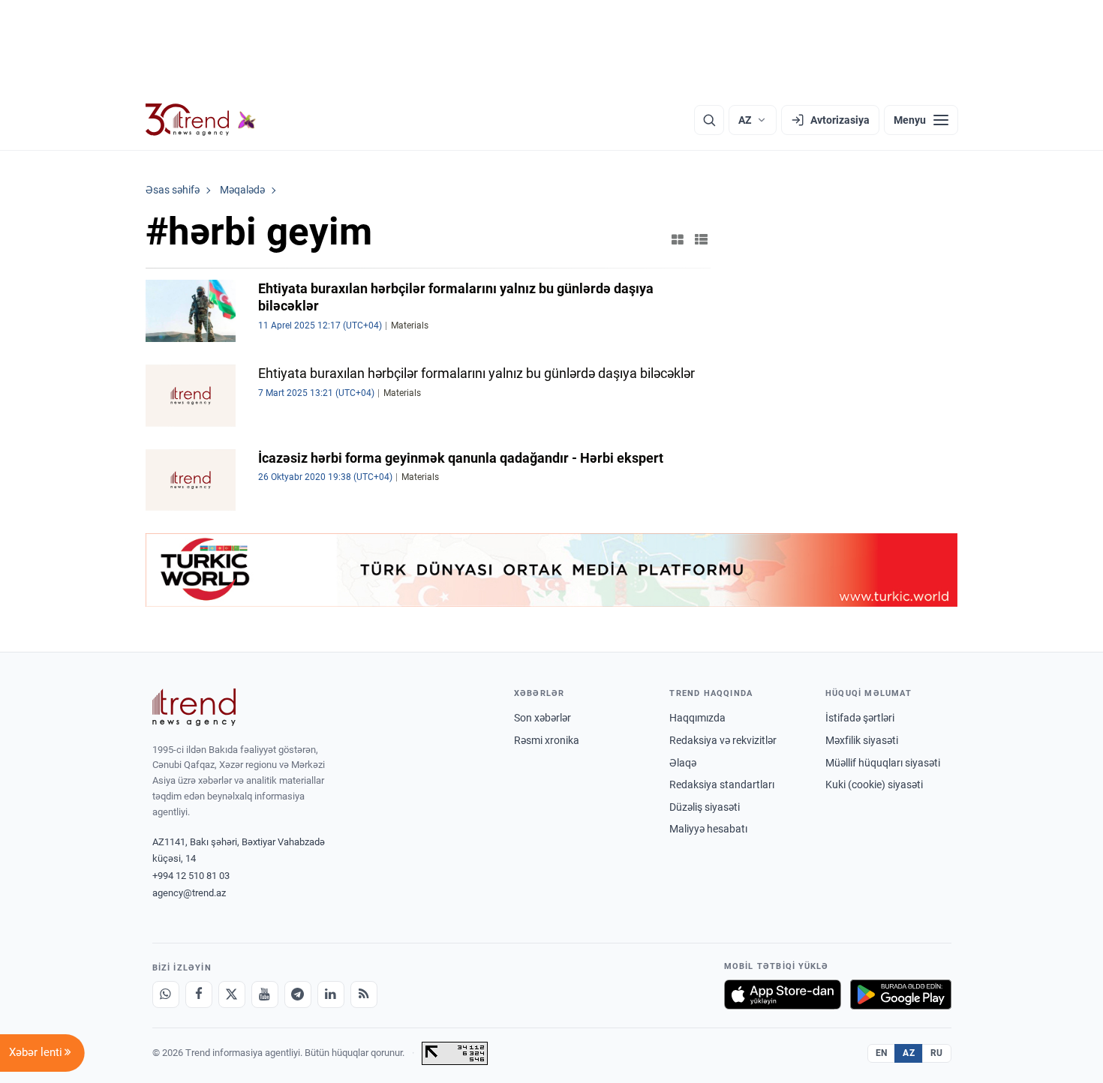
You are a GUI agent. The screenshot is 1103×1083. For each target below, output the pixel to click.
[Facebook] (198, 994)
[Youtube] (264, 994)
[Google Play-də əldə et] (900, 995)
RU (936, 1053)
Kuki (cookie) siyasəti (874, 784)
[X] (231, 994)
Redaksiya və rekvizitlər (723, 740)
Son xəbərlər (542, 718)
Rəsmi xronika (546, 740)
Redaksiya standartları (721, 784)
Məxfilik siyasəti (861, 740)
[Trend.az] (201, 120)
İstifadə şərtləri (859, 718)
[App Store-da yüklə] (782, 995)
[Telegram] (297, 994)
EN (882, 1053)
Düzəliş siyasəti (704, 807)
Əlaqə (682, 763)
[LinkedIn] (330, 994)
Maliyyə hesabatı (708, 829)
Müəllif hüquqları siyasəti (882, 763)
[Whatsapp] (165, 994)
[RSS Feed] (363, 994)
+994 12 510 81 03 (191, 875)
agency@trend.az (189, 892)
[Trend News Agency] (194, 707)
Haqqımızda (697, 718)
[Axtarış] (709, 120)
